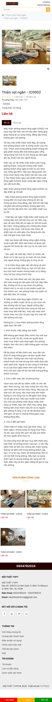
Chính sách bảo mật (11, 645)
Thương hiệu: (8, 100)
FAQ (4, 653)
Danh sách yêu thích (12, 673)
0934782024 (26, 566)
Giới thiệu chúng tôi (11, 632)
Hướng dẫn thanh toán (13, 636)
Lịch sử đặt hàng (10, 668)
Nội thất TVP (21, 100)
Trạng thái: (7, 108)
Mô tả (6, 122)
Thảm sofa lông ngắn (16, 15)
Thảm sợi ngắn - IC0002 (15, 18)
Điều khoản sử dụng (11, 640)
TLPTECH (44, 686)
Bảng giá (17, 122)
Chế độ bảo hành (10, 649)
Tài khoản (6, 664)
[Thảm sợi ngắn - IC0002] (48, 69)
